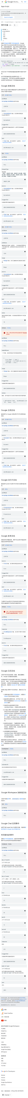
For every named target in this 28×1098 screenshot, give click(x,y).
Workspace (16, 2)
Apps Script (5, 6)
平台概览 (3, 1028)
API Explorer (4, 1051)
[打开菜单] (2, 2)
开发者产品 (3, 1031)
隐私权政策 (7, 1091)
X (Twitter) (3, 1063)
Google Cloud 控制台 (6, 1049)
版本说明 (3, 1033)
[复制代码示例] (25, 59)
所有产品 (3, 1084)
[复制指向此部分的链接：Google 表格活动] (16, 86)
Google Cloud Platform (6, 1082)
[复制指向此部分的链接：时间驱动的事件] (15, 835)
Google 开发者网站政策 (20, 1000)
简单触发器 (7, 43)
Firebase (3, 1080)
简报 (2, 1060)
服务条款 (3, 1038)
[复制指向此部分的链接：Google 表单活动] (16, 536)
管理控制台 (3, 1044)
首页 (2, 22)
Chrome (3, 1077)
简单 (6, 95)
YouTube (3, 1065)
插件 (8, 799)
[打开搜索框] (22, 2)
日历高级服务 (16, 694)
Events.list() (17, 701)
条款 (2, 1091)
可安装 (9, 95)
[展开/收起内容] (7, 29)
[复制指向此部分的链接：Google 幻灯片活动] (18, 480)
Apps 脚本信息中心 (5, 1047)
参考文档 (24, 22)
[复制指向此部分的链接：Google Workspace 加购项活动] (2, 795)
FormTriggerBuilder (12, 613)
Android (3, 1075)
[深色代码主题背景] (23, 59)
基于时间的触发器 (8, 838)
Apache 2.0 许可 (22, 999)
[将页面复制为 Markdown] (14, 25)
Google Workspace (9, 22)
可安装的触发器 (15, 43)
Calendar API (14, 685)
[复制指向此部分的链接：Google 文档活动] (16, 410)
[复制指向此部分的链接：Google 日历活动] (16, 671)
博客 (2, 1058)
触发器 (17, 799)
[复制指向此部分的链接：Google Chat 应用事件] (20, 824)
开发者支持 (3, 1035)
